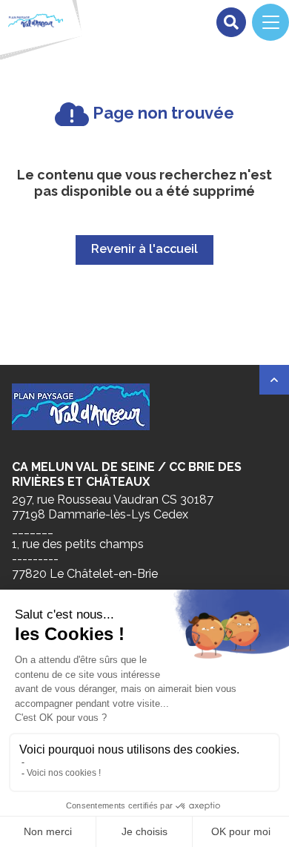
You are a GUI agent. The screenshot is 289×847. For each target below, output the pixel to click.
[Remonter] (274, 380)
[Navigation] (270, 22)
